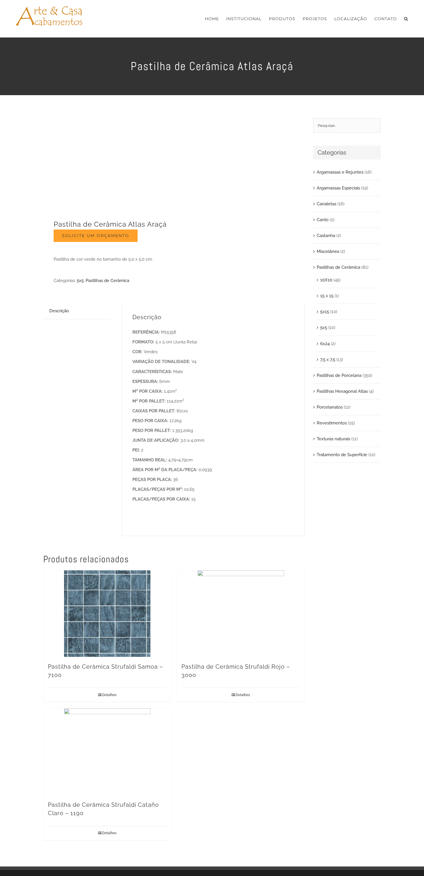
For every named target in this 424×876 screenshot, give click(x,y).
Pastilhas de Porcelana (339, 375)
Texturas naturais (333, 438)
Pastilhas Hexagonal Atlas (342, 391)
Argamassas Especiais (338, 188)
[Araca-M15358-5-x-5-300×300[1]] (106, 161)
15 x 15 (326, 295)
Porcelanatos (330, 407)
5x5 (80, 280)
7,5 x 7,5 (327, 359)
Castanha (326, 235)
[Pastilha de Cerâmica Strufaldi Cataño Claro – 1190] (107, 751)
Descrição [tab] (59, 310)
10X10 (326, 280)
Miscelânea (328, 251)
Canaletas (326, 203)
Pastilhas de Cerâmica (107, 280)
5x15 (324, 311)
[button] (406, 18)
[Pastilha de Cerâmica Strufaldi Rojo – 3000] (240, 613)
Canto (323, 219)
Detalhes (109, 695)
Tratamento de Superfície (342, 454)
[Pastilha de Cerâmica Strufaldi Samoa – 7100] (107, 613)
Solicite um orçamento (95, 235)
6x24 (325, 343)
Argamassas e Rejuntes (340, 172)
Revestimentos (332, 423)
